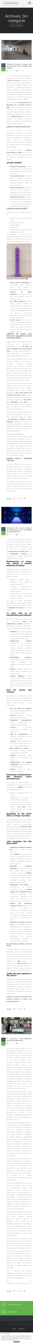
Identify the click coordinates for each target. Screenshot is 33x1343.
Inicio (14, 1329)
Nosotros (21, 1329)
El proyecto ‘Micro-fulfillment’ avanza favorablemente (19, 1039)
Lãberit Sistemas (25, 1324)
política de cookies (23, 1339)
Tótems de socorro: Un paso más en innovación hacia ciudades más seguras (19, 66)
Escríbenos (12, 1312)
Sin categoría (22, 71)
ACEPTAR (16, 1341)
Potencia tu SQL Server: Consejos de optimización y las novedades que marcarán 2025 (19, 530)
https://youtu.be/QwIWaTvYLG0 (21, 1283)
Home (13, 25)
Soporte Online (11, 71)
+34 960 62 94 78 (15, 1305)
